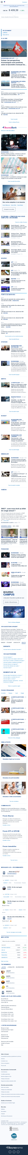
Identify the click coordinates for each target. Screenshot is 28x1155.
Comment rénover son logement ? (10, 664)
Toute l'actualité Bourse (14, 339)
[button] (1, 2)
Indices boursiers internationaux (8, 1005)
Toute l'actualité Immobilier (14, 485)
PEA (2, 1045)
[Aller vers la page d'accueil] (4, 2)
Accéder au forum (6, 825)
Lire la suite (6, 520)
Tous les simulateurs (14, 801)
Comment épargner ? (7, 657)
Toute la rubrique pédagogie (14, 622)
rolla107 (8, 971)
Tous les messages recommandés (14, 932)
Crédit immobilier (5, 1036)
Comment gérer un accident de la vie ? (11, 677)
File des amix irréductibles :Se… (16, 917)
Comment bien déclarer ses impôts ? (11, 666)
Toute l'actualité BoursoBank (14, 181)
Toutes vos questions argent (14, 686)
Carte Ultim (13, 205)
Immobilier (3, 693)
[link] (8, 1102)
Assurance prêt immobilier (7, 1041)
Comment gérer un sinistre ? (9, 678)
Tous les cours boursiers (7, 1000)
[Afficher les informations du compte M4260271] (4, 872)
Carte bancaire (4, 1031)
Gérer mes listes (4, 961)
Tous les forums (14, 860)
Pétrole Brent (4, 955)
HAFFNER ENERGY (12, 873)
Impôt (16, 693)
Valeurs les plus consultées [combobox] (8, 941)
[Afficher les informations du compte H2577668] (4, 888)
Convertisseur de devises (7, 1012)
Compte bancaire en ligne (7, 1029)
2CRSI (9, 889)
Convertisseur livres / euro (7, 1019)
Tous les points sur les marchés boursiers (14, 336)
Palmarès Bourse (5, 1007)
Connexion (24, 2)
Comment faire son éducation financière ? (12, 649)
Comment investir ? (7, 667)
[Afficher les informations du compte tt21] (3, 987)
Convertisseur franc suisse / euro (9, 1021)
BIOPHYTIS (4, 952)
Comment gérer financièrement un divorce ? (12, 675)
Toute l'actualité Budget (14, 449)
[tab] (6, 526)
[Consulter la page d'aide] (20, 2)
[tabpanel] (14, 536)
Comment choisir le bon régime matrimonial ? (13, 658)
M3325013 (7, 925)
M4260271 (7, 880)
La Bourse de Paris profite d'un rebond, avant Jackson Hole (12, 306)
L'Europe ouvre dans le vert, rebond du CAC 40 (12, 318)
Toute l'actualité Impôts (14, 411)
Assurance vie (4, 1034)
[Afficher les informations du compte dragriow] (4, 902)
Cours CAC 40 (4, 1002)
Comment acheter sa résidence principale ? (12, 662)
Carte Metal (20, 205)
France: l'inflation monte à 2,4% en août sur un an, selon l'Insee (14, 107)
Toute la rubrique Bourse (14, 122)
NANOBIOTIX (4, 957)
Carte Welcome (6, 205)
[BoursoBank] (14, 127)
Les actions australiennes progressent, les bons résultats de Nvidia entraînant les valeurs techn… (13, 325)
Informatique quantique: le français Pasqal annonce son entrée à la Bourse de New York (12, 100)
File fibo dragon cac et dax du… (16, 901)
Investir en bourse (5, 1043)
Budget (22, 693)
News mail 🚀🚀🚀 (14, 871)
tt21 (7, 986)
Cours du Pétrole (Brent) (7, 1009)
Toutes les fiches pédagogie (14, 738)
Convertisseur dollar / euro (7, 1014)
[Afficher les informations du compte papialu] (3, 977)
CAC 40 (5, 10)
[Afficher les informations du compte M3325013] (4, 918)
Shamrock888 (6, 896)
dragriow (7, 909)
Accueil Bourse (4, 998)
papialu (8, 976)
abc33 (8, 981)
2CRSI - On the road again (14, 887)
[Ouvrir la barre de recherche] (18, 2)
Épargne (10, 693)
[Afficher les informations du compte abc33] (3, 982)
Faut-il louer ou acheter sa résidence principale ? (13, 660)
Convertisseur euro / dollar (7, 1016)
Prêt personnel (4, 1038)
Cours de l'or (6, 34)
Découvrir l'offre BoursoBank (8, 130)
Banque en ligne (5, 1028)
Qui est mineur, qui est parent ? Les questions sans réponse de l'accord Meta (13, 93)
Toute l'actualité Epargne (14, 374)
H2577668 (7, 894)
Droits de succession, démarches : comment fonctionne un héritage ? (13, 681)
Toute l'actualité (14, 119)
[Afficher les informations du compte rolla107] (3, 972)
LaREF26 (5, 32)
